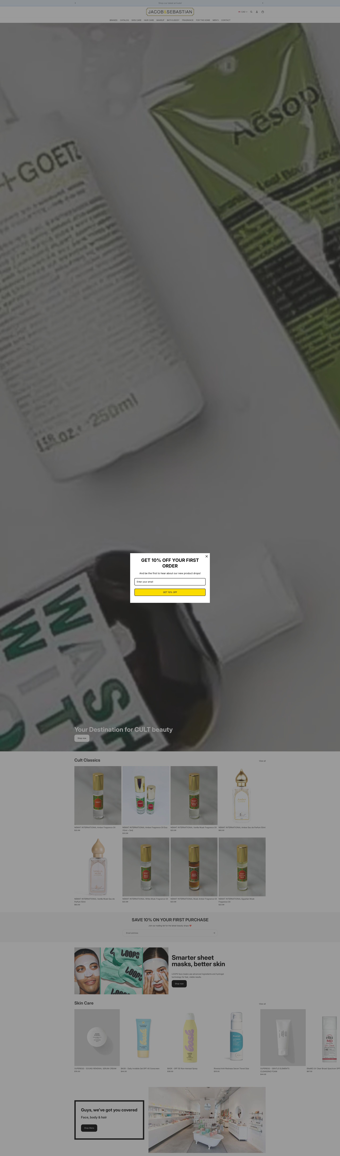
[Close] (206, 556)
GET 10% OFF (170, 592)
